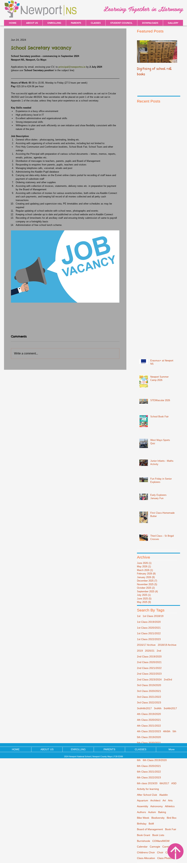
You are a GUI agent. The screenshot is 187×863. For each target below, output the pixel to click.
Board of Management (150, 829)
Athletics (170, 806)
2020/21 (149, 650)
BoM (151, 823)
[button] (150, 23)
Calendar (142, 846)
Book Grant (143, 835)
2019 (140, 650)
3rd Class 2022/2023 (149, 702)
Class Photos (164, 858)
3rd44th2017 (144, 708)
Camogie (155, 846)
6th (139, 760)
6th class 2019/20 (147, 783)
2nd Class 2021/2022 (149, 668)
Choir (160, 852)
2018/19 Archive (167, 644)
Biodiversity (158, 817)
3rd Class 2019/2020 (149, 685)
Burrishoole (143, 840)
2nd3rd (168, 679)
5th (174, 731)
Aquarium (142, 800)
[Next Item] (171, 51)
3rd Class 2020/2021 (149, 691)
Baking (162, 812)
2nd (159, 650)
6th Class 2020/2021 (149, 765)
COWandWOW (160, 840)
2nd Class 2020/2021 (149, 662)
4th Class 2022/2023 (149, 731)
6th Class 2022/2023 (149, 777)
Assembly (142, 806)
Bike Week (143, 817)
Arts (170, 800)
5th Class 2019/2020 (149, 737)
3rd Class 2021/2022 (149, 696)
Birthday (141, 823)
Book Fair (170, 829)
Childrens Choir (146, 852)
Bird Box (171, 817)
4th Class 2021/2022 (149, 725)
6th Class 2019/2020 (155, 760)
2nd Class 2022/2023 (149, 673)
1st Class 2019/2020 (149, 621)
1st (138, 616)
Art (164, 800)
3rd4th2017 (170, 708)
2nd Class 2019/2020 (149, 656)
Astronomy (156, 806)
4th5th (166, 731)
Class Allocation (146, 858)
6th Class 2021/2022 (149, 771)
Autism (152, 812)
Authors (141, 812)
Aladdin (163, 794)
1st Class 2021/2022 (149, 633)
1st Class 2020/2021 (149, 627)
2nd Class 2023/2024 (149, 679)
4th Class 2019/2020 (149, 714)
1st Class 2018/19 (153, 616)
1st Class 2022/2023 (149, 639)
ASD (173, 783)
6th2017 (164, 783)
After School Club (147, 794)
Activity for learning (148, 788)
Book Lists (158, 835)
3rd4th (157, 708)
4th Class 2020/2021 (149, 719)
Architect (155, 800)
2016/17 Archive (146, 644)
